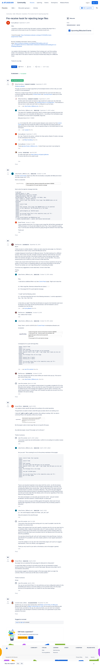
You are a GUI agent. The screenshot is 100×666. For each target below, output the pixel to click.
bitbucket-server (71, 25)
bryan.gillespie (15, 22)
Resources (55, 652)
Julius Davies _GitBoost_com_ (31, 106)
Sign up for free (23, 637)
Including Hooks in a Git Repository (45, 102)
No (21, 663)
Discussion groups (24, 8)
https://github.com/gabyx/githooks (40, 154)
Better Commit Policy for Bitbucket (49, 604)
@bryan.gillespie (20, 86)
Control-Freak (22, 175)
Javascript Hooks (47, 94)
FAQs (43, 650)
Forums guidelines (46, 652)
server (78, 25)
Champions (54, 2)
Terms (86, 657)
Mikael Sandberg (19, 84)
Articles (35, 8)
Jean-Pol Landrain (28, 369)
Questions (24, 14)
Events (47, 2)
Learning (39, 2)
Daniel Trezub (21, 222)
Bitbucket (18, 14)
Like (19, 106)
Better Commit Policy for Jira (35, 606)
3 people (26, 130)
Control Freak (41, 325)
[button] (38, 184)
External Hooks (37, 94)
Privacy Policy (79, 657)
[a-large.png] (30, 420)
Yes (18, 663)
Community (21, 2)
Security (92, 657)
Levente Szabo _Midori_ (21, 602)
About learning (56, 650)
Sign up (95, 2)
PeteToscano (18, 244)
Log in (88, 2)
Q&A (12, 8)
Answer (14, 66)
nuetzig (20, 152)
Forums (32, 2)
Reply (16, 164)
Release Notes (64, 2)
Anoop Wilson (18, 406)
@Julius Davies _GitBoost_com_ (30, 146)
